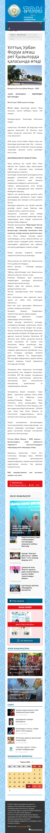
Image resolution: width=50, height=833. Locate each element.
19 (19, 782)
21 (29, 782)
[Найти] (40, 23)
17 (10, 782)
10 (10, 778)
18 (14, 782)
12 (19, 778)
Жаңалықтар (17, 482)
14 (29, 778)
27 (24, 786)
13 (24, 778)
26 (19, 786)
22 (34, 782)
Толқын (25, 10)
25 (14, 786)
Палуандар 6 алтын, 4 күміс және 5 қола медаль (27, 729)
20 (24, 782)
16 (40, 778)
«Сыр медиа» (22, 826)
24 (10, 786)
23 (40, 782)
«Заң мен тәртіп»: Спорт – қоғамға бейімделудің (26, 748)
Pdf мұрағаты (26, 641)
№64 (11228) (25, 624)
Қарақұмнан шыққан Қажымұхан (24, 720)
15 (34, 778)
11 (14, 778)
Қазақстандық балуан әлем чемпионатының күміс (27, 711)
